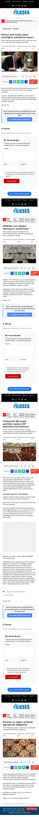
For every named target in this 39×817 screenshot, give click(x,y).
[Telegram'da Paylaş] (22, 81)
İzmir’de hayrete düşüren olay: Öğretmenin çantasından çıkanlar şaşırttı (16, 220)
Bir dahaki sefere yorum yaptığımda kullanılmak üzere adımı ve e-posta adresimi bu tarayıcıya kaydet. (20, 174)
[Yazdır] (34, 76)
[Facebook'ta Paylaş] (10, 81)
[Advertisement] (19, 538)
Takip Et (33, 81)
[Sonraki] (36, 21)
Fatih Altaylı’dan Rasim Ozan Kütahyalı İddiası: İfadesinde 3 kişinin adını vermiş (21, 21)
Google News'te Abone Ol (20, 119)
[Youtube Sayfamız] (25, 6)
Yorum (6, 148)
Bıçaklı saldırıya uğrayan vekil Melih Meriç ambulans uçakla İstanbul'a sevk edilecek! (9, 220)
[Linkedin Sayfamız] (22, 6)
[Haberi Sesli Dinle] (23, 76)
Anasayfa (7, 1)
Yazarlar (31, 1)
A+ (31, 76)
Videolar (24, 1)
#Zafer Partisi (8, 595)
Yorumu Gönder (11, 181)
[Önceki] (33, 21)
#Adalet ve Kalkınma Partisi (15, 591)
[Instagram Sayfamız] (19, 6)
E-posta (24, 164)
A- (27, 76)
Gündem (16, 29)
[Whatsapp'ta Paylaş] (18, 81)
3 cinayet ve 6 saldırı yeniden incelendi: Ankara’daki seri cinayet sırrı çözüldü (28, 220)
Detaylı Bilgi (26, 812)
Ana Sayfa (7, 29)
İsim (5, 164)
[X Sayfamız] (13, 6)
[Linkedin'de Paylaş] (26, 81)
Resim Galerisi (16, 1)
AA (33, 48)
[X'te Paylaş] (14, 81)
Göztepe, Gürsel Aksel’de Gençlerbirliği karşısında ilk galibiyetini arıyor (22, 220)
